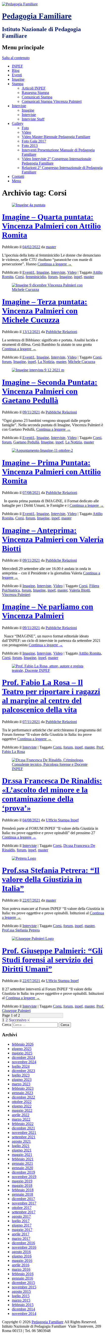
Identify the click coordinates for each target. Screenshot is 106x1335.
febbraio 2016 (23, 1274)
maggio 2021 (22, 1155)
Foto (25, 128)
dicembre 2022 (23, 1097)
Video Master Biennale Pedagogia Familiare (56, 137)
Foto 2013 (30, 145)
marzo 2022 (21, 1119)
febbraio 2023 (23, 1088)
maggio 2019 (22, 1181)
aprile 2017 (20, 1234)
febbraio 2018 (23, 1190)
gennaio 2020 (22, 1168)
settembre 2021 (23, 1137)
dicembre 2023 (23, 1071)
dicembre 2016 (23, 1243)
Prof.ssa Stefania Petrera (21, 930)
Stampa (17, 84)
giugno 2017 (22, 1225)
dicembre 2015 (23, 1283)
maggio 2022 (22, 1110)
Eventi (17, 75)
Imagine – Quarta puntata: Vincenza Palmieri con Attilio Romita (51, 225)
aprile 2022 (20, 1115)
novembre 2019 (24, 1177)
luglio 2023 (21, 1075)
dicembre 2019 (23, 1172)
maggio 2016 (22, 1260)
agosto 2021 (21, 1141)
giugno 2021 (22, 1150)
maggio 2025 (22, 1053)
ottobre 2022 (22, 1102)
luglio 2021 (21, 1146)
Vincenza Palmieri (16, 595)
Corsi (19, 277)
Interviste (19, 106)
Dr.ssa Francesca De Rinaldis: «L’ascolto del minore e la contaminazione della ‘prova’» (52, 794)
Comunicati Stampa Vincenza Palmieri (52, 101)
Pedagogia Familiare (36, 16)
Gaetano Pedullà (26, 442)
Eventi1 (28, 272)
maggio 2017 (22, 1230)
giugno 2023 (22, 1079)
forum (52, 277)
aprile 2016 (20, 1265)
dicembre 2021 (23, 1128)
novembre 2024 (24, 1062)
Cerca (6, 1025)
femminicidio (36, 277)
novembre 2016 (24, 1247)
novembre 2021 (24, 1132)
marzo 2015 (21, 1300)
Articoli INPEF (34, 88)
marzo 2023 (21, 1084)
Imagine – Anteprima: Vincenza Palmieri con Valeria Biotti (53, 539)
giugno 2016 (22, 1256)
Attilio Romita (90, 653)
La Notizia (46, 362)
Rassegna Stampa (35, 93)
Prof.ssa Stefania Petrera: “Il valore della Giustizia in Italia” (50, 879)
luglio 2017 (21, 1221)
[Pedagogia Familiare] (20, 4)
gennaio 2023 (22, 1093)
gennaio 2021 (22, 1163)
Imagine (18, 79)
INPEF (17, 66)
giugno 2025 (22, 1049)
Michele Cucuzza (81, 362)
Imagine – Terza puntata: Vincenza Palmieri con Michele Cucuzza (44, 310)
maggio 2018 (22, 1185)
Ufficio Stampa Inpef (62, 820)
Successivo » (19, 1020)
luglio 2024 (21, 1066)
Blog (15, 70)
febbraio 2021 (23, 1159)
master (51, 247)
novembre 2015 (24, 1287)
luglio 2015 (21, 1296)
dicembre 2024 (23, 1057)
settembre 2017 (23, 1212)
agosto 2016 (21, 1252)
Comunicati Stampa (37, 97)
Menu (16, 181)
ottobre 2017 (22, 1207)
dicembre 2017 (23, 1199)
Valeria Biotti (79, 590)
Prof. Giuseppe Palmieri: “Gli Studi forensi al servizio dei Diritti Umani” (52, 959)
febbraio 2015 (23, 1305)
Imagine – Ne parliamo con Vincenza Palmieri (47, 611)
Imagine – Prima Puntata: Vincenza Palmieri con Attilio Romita (51, 471)
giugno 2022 (22, 1106)
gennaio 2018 (22, 1194)
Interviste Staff (33, 119)
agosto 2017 (21, 1216)
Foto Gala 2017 (34, 141)
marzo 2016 (21, 1269)
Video (26, 132)
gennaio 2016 (22, 1278)
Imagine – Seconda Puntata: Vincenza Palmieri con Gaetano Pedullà (49, 391)
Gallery (17, 123)
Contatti (18, 176)
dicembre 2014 (23, 1309)
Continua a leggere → (54, 264)
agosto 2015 (21, 1291)
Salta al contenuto (16, 58)
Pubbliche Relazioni (61, 332)
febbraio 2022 (23, 1124)
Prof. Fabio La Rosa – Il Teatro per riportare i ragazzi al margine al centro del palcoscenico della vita (51, 696)
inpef (78, 277)
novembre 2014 (24, 1313)
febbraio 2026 (23, 1044)
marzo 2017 (21, 1238)
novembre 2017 (24, 1203)
